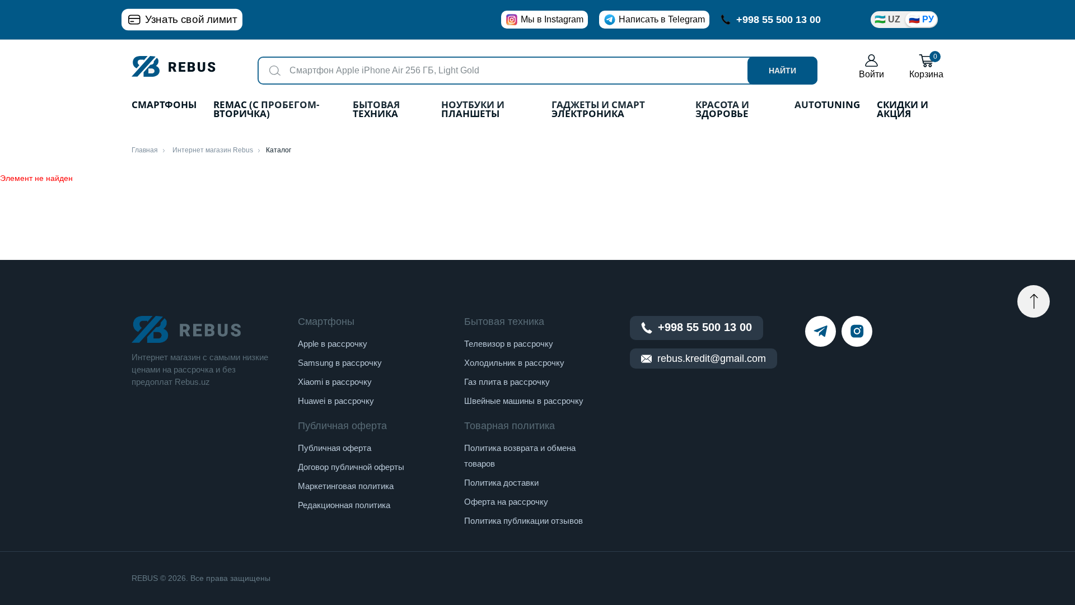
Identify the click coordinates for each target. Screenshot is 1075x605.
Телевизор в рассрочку (508, 343)
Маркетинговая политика (346, 486)
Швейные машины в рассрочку (523, 401)
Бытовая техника (376, 110)
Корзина (926, 66)
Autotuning (827, 105)
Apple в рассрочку (332, 343)
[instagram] (857, 331)
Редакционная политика (344, 505)
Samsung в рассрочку (340, 362)
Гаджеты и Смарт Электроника (598, 110)
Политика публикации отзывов (523, 520)
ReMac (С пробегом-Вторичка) (266, 110)
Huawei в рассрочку (336, 401)
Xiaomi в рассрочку (335, 382)
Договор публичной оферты (351, 467)
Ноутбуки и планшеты (472, 110)
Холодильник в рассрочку (514, 362)
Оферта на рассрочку (506, 501)
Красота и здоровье (722, 110)
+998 (778, 19)
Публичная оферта (334, 448)
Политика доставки (501, 482)
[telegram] (820, 331)
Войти (871, 74)
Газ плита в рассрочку (507, 382)
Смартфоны (164, 105)
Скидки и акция (902, 110)
